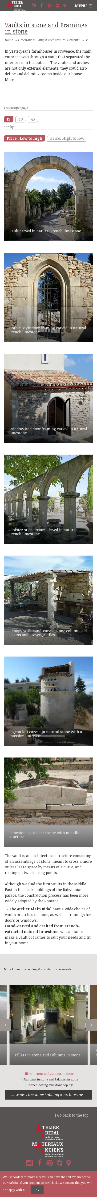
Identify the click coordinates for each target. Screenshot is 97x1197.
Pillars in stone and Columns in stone (48, 1055)
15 (8, 119)
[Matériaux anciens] (48, 1149)
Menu (81, 5)
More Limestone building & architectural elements (54, 1094)
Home (9, 40)
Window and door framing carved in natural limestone (48, 431)
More (9, 79)
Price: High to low (67, 138)
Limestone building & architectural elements (49, 40)
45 (33, 119)
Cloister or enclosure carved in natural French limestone (43, 532)
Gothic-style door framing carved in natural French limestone (47, 330)
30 (20, 119)
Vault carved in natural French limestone (45, 231)
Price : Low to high (24, 138)
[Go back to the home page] (18, 5)
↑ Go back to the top (72, 1115)
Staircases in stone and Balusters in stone (50, 1079)
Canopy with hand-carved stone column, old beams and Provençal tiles (48, 633)
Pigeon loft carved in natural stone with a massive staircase (45, 734)
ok (37, 1190)
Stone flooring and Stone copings (50, 1085)
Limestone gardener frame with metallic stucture (44, 835)
